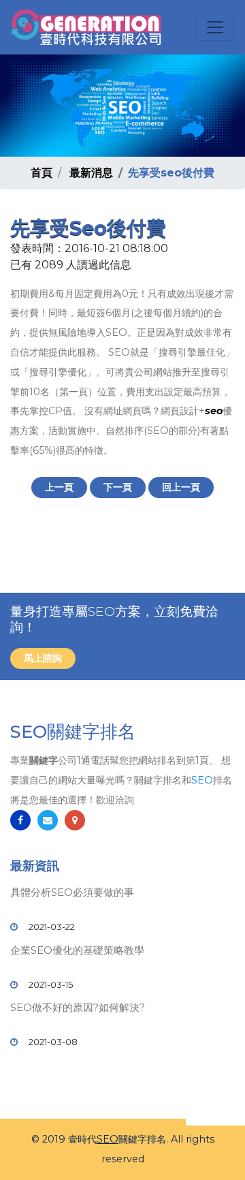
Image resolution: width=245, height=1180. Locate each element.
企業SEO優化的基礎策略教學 (77, 950)
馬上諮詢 (43, 658)
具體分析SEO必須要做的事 (72, 892)
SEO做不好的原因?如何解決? (77, 1007)
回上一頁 (181, 487)
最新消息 (91, 172)
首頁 (41, 172)
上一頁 (59, 487)
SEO (202, 780)
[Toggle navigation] (215, 27)
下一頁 (117, 487)
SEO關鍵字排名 (72, 731)
